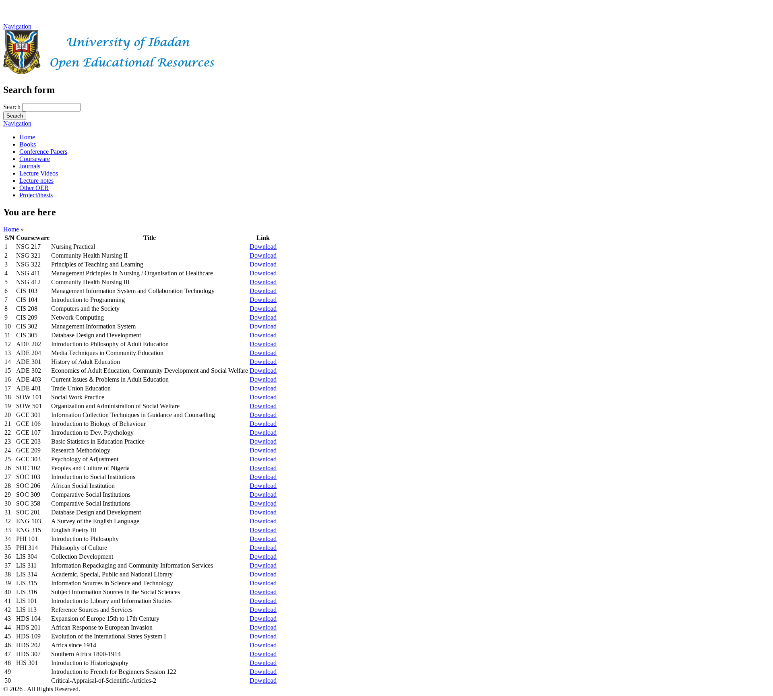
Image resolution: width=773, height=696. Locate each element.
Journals (29, 166)
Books (27, 144)
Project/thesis (36, 195)
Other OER (34, 187)
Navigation (17, 26)
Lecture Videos (38, 173)
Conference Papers (43, 151)
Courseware (34, 158)
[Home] (108, 71)
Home (27, 137)
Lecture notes (36, 180)
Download (263, 246)
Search (12, 106)
